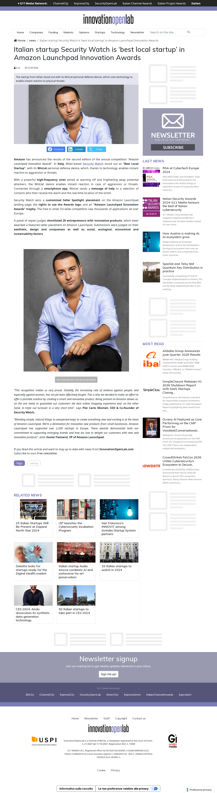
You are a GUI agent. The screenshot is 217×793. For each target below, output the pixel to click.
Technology (118, 32)
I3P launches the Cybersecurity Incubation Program (76, 526)
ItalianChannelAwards (159, 694)
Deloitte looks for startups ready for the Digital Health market (31, 569)
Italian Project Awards (172, 3)
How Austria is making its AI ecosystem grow (181, 235)
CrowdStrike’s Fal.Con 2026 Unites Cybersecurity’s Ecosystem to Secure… (182, 461)
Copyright (121, 718)
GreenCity (112, 694)
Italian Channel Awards (137, 3)
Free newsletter (47, 453)
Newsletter (137, 32)
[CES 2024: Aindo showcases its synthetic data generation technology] (33, 595)
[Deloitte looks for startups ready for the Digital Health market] (33, 552)
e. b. (18, 67)
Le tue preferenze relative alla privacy (123, 788)
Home (20, 32)
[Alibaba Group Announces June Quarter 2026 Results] (151, 359)
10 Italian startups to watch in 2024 (117, 568)
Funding (53, 32)
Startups (100, 32)
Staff (106, 718)
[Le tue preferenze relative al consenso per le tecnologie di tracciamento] (199, 790)
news (32, 40)
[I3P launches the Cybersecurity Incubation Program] (76, 509)
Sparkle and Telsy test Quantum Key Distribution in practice (183, 267)
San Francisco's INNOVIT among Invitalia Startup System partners (119, 528)
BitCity (30, 694)
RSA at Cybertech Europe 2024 (181, 170)
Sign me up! (108, 674)
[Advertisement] (108, 639)
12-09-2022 (32, 67)
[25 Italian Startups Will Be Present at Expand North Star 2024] (33, 509)
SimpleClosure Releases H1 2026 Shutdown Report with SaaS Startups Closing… (182, 386)
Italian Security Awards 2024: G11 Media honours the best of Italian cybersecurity (181, 204)
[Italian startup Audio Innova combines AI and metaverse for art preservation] (76, 552)
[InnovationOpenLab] (108, 19)
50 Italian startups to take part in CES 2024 (74, 611)
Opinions (84, 32)
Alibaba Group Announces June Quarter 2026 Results (181, 353)
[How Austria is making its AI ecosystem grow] (151, 242)
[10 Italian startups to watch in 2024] (119, 552)
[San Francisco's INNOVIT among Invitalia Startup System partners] (119, 509)
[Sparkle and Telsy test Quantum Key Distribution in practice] (151, 272)
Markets (68, 32)
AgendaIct (185, 694)
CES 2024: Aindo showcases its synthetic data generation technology (33, 614)
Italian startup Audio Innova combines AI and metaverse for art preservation (76, 571)
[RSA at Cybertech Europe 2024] (151, 176)
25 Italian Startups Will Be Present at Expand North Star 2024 (32, 526)
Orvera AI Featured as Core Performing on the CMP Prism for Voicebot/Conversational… (182, 424)
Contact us (139, 718)
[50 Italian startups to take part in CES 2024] (76, 595)
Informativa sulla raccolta (76, 788)
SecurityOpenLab (106, 3)
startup (34, 463)
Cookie (101, 770)
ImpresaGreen (132, 694)
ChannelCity (60, 3)
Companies (36, 32)
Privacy (115, 770)
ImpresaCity (81, 3)
